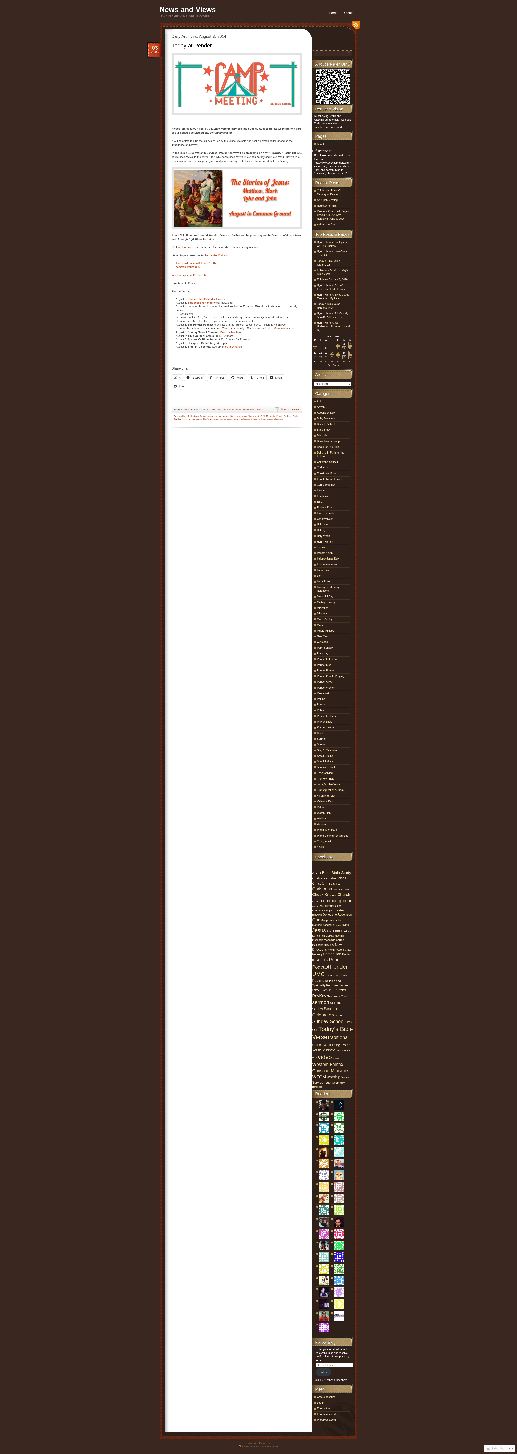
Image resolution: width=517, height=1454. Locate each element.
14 (332, 352)
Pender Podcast (284, 416)
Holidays (322, 530)
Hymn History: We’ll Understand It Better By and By (333, 326)
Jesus (319, 930)
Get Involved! (229, 409)
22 (338, 357)
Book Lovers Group (328, 441)
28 (332, 361)
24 (350, 357)
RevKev (206, 419)
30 (344, 361)
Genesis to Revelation (337, 914)
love (350, 931)
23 (344, 357)
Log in (320, 1402)
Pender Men (324, 664)
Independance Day (328, 558)
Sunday (337, 1015)
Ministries (322, 607)
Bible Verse (323, 435)
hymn (345, 924)
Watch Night (324, 812)
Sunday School (258, 419)
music (329, 944)
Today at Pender (192, 46)
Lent (319, 575)
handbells (328, 924)
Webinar (322, 818)
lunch (322, 935)
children (332, 878)
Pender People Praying (330, 676)
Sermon (259, 409)
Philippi (321, 698)
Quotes (321, 733)
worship (333, 1077)
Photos (321, 704)
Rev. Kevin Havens (186, 419)
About (348, 13)
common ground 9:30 (188, 266)
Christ (316, 883)
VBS (314, 1058)
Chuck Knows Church (329, 479)
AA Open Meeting (327, 200)
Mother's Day (324, 619)
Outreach (322, 642)
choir (342, 878)
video (325, 1057)
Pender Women (326, 687)
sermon (214, 419)
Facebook (324, 857)
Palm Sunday (325, 647)
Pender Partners (326, 670)
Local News (324, 581)
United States (343, 1050)
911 (319, 401)
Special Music (325, 761)
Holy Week (323, 536)
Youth (320, 846)
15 (338, 352)
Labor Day (323, 570)
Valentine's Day (326, 795)
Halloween (323, 524)
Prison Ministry (326, 727)
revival (199, 419)
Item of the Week (327, 564)
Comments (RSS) (269, 1446)
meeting (339, 935)
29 (338, 361)
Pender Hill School (328, 659)
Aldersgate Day (326, 224)
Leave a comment (290, 409)
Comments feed (326, 1414)
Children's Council (327, 461)
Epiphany (322, 496)
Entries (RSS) (249, 1446)
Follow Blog (325, 1342)
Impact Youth (325, 552)
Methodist (270, 416)
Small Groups (325, 755)
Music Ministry (325, 630)
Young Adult (324, 841)
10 (350, 348)
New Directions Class (339, 949)
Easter (321, 490)
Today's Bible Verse (328, 784)
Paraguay (322, 653)
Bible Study (216, 409)
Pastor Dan (332, 954)
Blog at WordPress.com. (258, 1443)
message (317, 939)
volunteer (337, 1058)
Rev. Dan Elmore (337, 985)
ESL (319, 501)
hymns (244, 416)
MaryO (187, 409)
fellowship (317, 915)
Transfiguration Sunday (330, 790)
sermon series (226, 419)
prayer (336, 975)
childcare (318, 878)
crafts (315, 906)
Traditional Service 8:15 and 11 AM (196, 263)
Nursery (317, 954)
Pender (346, 954)
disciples (329, 910)
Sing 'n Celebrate (242, 419)
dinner (338, 906)
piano (329, 975)
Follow (323, 1372)
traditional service (275, 419)
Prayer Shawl (325, 721)
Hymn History (325, 541)
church (316, 901)
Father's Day (324, 507)
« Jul (328, 365)
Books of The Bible (328, 446)
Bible (326, 872)
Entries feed (324, 1408)
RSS (355, 26)
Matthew (330, 936)
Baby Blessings (326, 418)
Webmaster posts (327, 829)
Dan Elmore (326, 905)
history (338, 925)
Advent (321, 406)
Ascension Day (326, 412)
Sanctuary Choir (337, 996)
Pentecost (323, 693)
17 (350, 352)
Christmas (323, 467)
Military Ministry (326, 602)
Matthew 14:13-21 (256, 416)
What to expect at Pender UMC (190, 275)
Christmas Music (327, 473)
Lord (344, 931)
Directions (235, 416)
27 (326, 361)
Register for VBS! (327, 205)
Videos (321, 807)
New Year (322, 636)
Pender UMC (249, 409)
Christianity (331, 883)
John (329, 931)
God (316, 919)
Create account (326, 1396)
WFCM (319, 1076)
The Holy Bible (325, 778)
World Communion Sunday (332, 835)
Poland (321, 710)
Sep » (336, 365)
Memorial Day (325, 596)
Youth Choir (331, 1082)
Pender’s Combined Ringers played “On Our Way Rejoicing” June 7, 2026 (333, 215)
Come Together (326, 484)
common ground (221, 416)
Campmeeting (206, 416)
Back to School (326, 424)
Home (333, 13)
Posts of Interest (327, 716)
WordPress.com (326, 1419)
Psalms (318, 980)
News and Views (188, 9)
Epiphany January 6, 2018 (332, 279)
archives (183, 416)
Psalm (343, 975)
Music (239, 409)
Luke (315, 935)
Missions (322, 613)
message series (334, 939)
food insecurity (325, 513)
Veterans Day (325, 801)
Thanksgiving (325, 772)
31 (350, 361)
